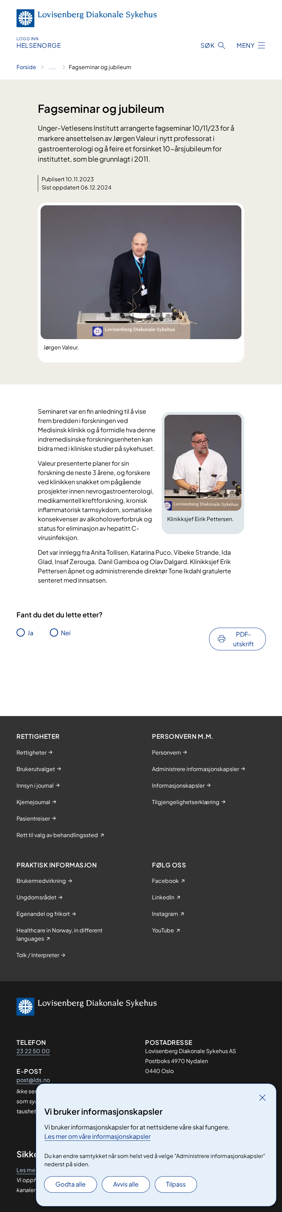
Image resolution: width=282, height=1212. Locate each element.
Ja (30, 633)
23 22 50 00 (33, 1050)
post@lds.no (33, 1079)
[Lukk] (262, 1097)
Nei (65, 633)
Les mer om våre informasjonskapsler (97, 1136)
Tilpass (176, 1184)
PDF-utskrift (243, 639)
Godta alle (70, 1184)
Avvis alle (126, 1184)
